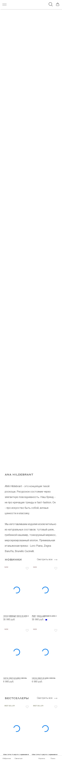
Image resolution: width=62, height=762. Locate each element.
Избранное (7, 758)
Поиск (53, 758)
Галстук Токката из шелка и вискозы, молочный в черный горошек (15, 678)
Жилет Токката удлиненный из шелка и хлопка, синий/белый (44, 616)
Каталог (5, 5)
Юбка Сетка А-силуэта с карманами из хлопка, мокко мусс (16, 755)
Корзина (41, 758)
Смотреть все (44, 560)
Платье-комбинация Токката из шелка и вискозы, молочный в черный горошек (16, 616)
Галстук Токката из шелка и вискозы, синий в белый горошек (44, 678)
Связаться (18, 758)
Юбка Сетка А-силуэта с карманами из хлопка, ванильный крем (44, 755)
